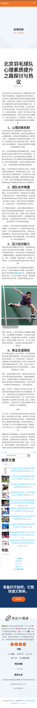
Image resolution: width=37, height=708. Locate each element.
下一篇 (33, 452)
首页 (14, 33)
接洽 (18, 569)
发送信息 (18, 599)
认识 (18, 558)
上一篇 (3, 452)
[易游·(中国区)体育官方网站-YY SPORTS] (18, 618)
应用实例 (18, 561)
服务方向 (18, 566)
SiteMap (20, 669)
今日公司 (18, 564)
